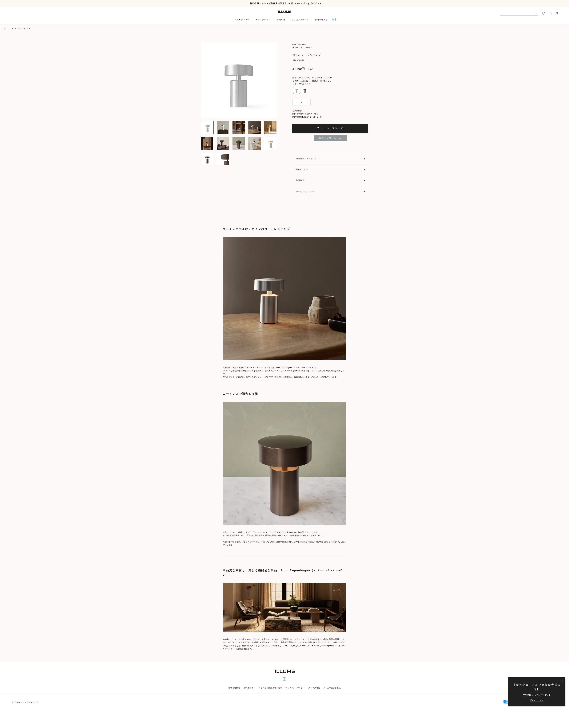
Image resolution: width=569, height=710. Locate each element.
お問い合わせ (321, 20)
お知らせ (281, 20)
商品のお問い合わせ (330, 138)
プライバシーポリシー (295, 688)
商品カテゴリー (242, 20)
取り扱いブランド (300, 20)
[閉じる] (561, 681)
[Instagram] (334, 19)
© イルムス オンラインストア (25, 702)
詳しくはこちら (537, 700)
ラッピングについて (305, 191)
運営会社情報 (234, 688)
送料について (302, 169)
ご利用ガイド (249, 688)
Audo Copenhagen (299, 44)
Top (5, 28)
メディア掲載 (314, 688)
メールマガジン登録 (332, 688)
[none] (296, 90)
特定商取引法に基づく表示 (270, 688)
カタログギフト (263, 20)
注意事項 (300, 180)
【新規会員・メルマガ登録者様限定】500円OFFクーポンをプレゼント (284, 3)
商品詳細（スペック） (306, 158)
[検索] (536, 13)
